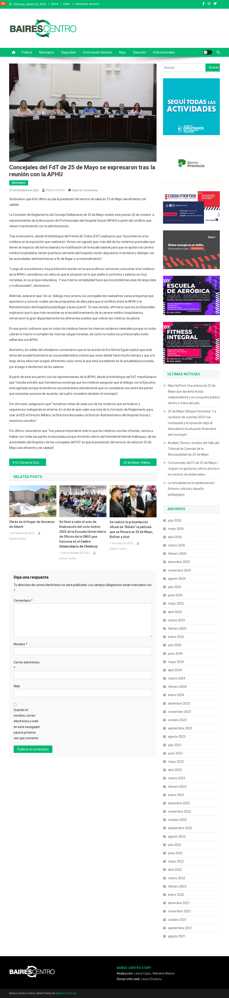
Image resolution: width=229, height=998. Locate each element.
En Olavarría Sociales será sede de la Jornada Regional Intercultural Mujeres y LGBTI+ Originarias (30, 462)
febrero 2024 (177, 686)
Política (27, 52)
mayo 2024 (176, 662)
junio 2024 (175, 653)
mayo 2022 (176, 861)
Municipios (46, 52)
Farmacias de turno (87, 4)
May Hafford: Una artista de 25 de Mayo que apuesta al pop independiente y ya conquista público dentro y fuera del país (194, 394)
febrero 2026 (177, 553)
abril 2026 (175, 537)
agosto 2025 (177, 578)
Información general (97, 52)
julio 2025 (174, 587)
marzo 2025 (176, 620)
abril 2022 (175, 869)
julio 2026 (174, 520)
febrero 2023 (177, 786)
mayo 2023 (176, 761)
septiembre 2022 (180, 828)
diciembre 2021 (179, 903)
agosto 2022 (177, 836)
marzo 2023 (176, 778)
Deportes (139, 52)
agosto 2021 (177, 936)
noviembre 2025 (179, 570)
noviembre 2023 (179, 711)
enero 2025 (176, 637)
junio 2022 (175, 853)
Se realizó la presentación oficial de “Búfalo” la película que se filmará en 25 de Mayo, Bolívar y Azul (131, 529)
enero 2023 (176, 795)
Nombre (20, 644)
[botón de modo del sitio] (207, 52)
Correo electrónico (27, 665)
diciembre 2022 (179, 803)
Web (17, 686)
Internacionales (164, 52)
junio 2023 (175, 753)
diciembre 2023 (179, 703)
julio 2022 (174, 845)
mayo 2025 (176, 603)
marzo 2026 (176, 545)
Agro (122, 52)
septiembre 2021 (180, 928)
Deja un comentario (85, 190)
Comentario (23, 600)
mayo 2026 (176, 529)
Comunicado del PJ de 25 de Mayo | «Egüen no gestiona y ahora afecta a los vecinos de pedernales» (193, 468)
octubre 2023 (177, 720)
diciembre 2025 (179, 562)
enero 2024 (176, 695)
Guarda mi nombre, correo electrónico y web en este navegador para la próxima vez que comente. (27, 724)
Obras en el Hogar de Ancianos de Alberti (32, 524)
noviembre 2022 (179, 811)
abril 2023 (175, 770)
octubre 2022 (177, 820)
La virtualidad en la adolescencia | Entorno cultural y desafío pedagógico (191, 488)
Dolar (66, 4)
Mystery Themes (66, 993)
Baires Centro (55, 190)
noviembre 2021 (179, 911)
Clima (54, 4)
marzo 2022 (176, 878)
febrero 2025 (177, 628)
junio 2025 (175, 595)
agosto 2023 (177, 736)
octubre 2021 (177, 920)
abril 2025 (175, 612)
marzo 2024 (176, 678)
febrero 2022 (177, 886)
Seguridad (68, 52)
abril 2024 (175, 670)
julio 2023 (174, 745)
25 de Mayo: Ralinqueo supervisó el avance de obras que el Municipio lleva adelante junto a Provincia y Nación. (140, 462)
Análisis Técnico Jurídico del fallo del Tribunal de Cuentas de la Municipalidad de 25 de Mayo (193, 448)
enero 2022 (176, 894)
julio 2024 (174, 645)
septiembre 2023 (180, 728)
